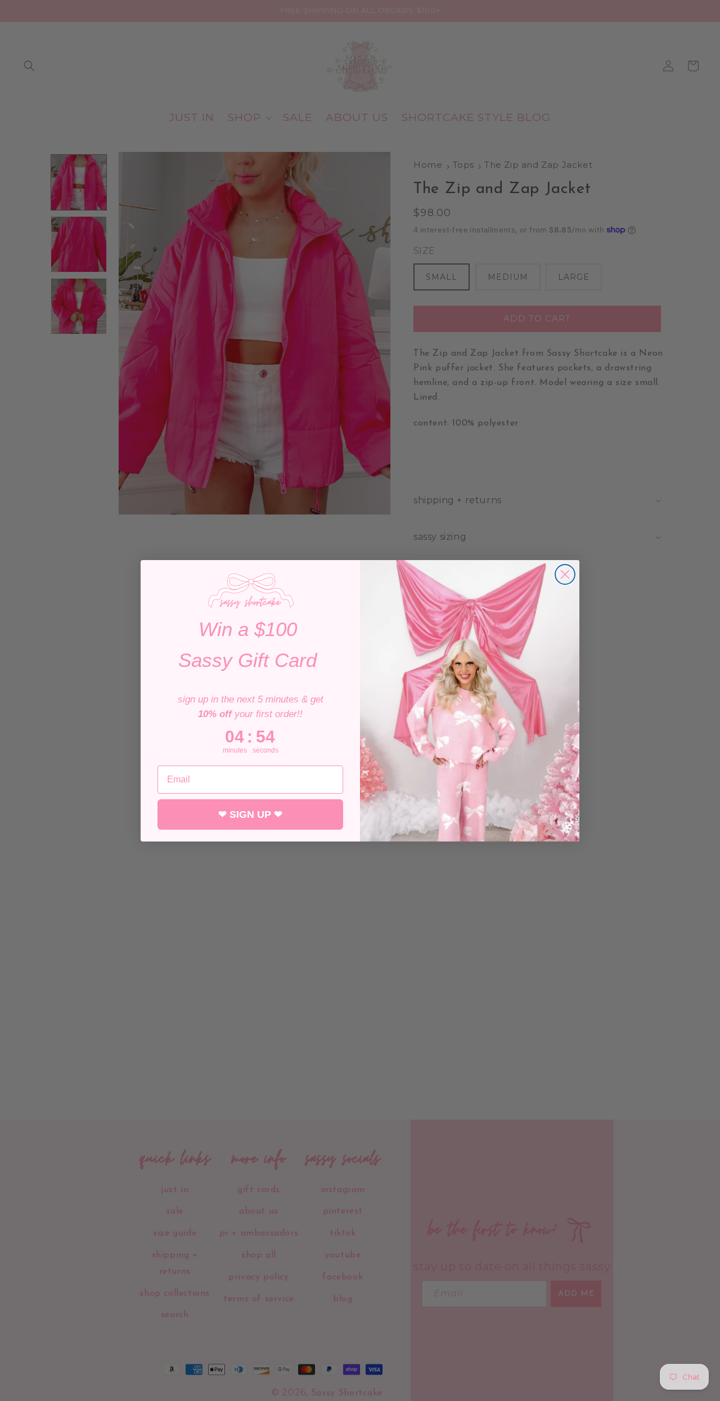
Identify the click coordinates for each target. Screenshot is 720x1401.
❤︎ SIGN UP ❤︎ (250, 814)
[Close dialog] (565, 574)
